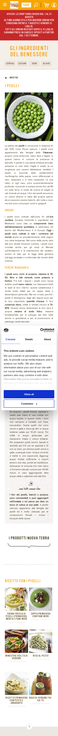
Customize (27, 403)
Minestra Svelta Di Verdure (16, 657)
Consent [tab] (10, 339)
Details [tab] (29, 339)
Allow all (29, 394)
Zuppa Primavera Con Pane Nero (40, 615)
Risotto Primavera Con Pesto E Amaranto (16, 700)
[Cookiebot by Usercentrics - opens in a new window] (41, 330)
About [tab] (47, 339)
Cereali (10, 63)
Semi (34, 63)
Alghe (46, 63)
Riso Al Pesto (40, 655)
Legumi (22, 63)
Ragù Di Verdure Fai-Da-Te (40, 699)
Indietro (13, 77)
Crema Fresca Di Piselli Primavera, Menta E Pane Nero (16, 616)
